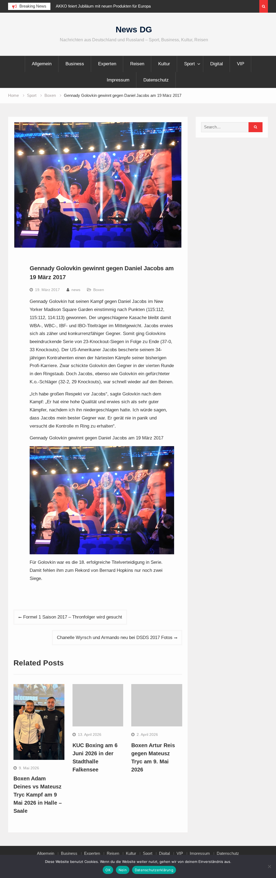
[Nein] (269, 866)
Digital (216, 63)
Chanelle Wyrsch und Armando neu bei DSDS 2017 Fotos (114, 637)
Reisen (137, 63)
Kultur (164, 63)
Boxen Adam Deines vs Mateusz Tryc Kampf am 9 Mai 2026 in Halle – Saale (37, 794)
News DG (134, 29)
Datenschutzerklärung (154, 870)
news (75, 290)
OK (108, 870)
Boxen (98, 290)
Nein (123, 870)
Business (74, 63)
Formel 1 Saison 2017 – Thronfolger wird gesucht (72, 617)
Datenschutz (156, 80)
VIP (240, 63)
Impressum (118, 80)
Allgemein (41, 63)
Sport (189, 63)
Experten (107, 63)
